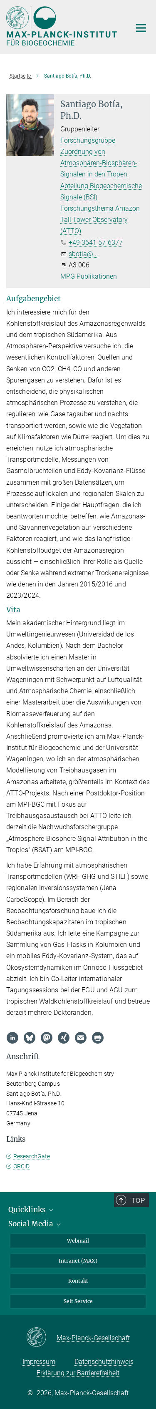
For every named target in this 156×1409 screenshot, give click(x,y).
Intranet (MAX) (78, 1261)
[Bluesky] (29, 1038)
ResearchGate (31, 1156)
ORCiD (21, 1166)
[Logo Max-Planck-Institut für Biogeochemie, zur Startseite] (62, 25)
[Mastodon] (46, 1038)
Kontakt (78, 1281)
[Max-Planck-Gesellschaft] (41, 1338)
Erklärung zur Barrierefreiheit (78, 1373)
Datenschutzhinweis (104, 1362)
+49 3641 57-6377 (96, 243)
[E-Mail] (80, 1038)
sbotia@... (83, 254)
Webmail (78, 1241)
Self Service (78, 1301)
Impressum (38, 1362)
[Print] (98, 1038)
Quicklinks (27, 1209)
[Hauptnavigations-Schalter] (141, 28)
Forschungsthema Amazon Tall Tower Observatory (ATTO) (100, 219)
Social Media (31, 1224)
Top (138, 1200)
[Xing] (63, 1038)
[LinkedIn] (12, 1038)
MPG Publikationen (88, 276)
